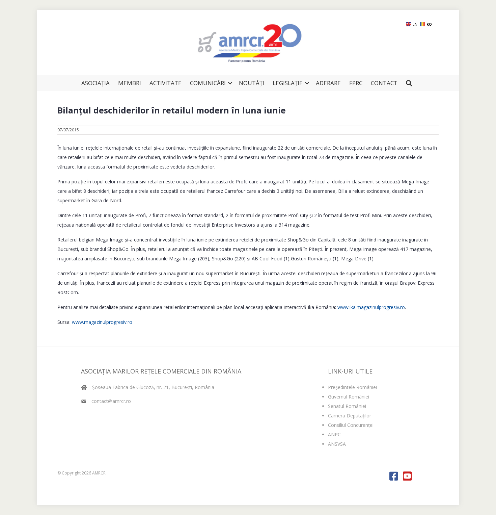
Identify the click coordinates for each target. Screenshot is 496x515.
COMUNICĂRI (208, 83)
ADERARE (328, 83)
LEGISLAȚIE (288, 83)
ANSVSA (337, 444)
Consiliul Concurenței (351, 425)
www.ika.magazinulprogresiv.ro (371, 307)
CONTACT (384, 83)
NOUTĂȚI (251, 83)
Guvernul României (348, 396)
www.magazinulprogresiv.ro (102, 322)
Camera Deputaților (349, 415)
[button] (230, 83)
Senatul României (347, 406)
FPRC (355, 83)
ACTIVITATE (165, 83)
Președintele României (352, 387)
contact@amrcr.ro (111, 401)
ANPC (334, 434)
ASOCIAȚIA (95, 83)
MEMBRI (129, 83)
